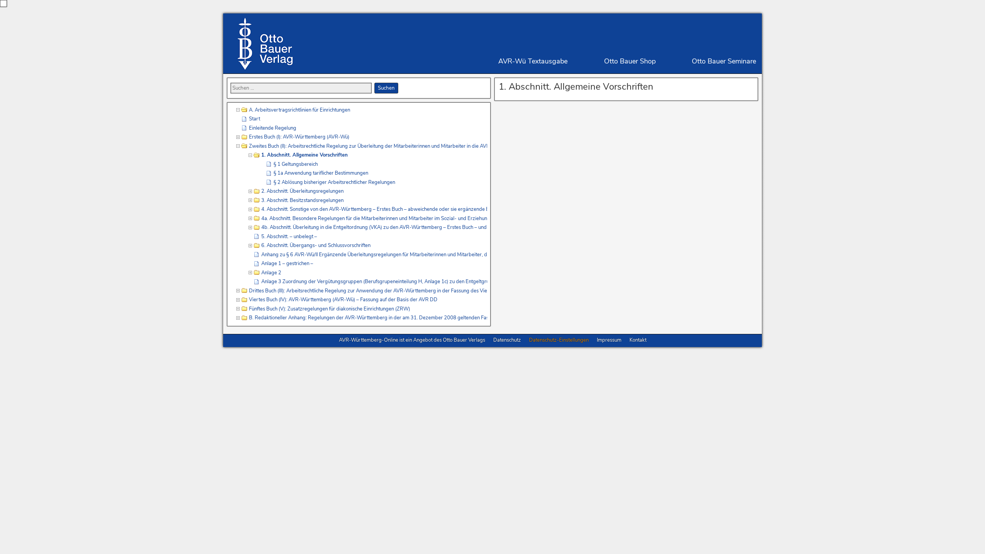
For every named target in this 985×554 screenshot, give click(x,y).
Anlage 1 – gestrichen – (287, 263)
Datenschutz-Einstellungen (559, 340)
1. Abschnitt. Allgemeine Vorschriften (576, 86)
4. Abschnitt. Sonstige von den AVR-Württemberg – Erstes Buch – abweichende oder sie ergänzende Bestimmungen (374, 209)
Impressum (609, 340)
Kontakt (637, 340)
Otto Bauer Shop (630, 61)
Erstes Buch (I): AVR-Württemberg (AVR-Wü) (299, 136)
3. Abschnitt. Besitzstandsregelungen (302, 200)
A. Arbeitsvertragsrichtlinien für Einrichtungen (299, 110)
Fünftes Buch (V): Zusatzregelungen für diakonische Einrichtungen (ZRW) (329, 308)
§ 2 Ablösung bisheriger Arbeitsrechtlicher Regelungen (334, 182)
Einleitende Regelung (272, 128)
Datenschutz (507, 340)
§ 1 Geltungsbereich (296, 164)
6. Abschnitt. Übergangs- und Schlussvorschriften (316, 245)
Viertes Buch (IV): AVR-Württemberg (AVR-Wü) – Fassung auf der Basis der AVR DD (343, 299)
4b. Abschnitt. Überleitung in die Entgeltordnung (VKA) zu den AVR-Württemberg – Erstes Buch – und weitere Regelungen (374, 227)
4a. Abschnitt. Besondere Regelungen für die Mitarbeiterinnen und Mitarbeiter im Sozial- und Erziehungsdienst (374, 218)
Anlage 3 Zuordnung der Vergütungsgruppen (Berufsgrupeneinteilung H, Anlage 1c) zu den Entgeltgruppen (374, 281)
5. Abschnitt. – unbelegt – (289, 236)
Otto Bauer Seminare (724, 61)
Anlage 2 (271, 272)
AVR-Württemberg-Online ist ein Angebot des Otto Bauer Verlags (412, 340)
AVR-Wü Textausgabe (533, 61)
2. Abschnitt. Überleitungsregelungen (302, 191)
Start (254, 118)
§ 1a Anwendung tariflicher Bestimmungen (321, 173)
